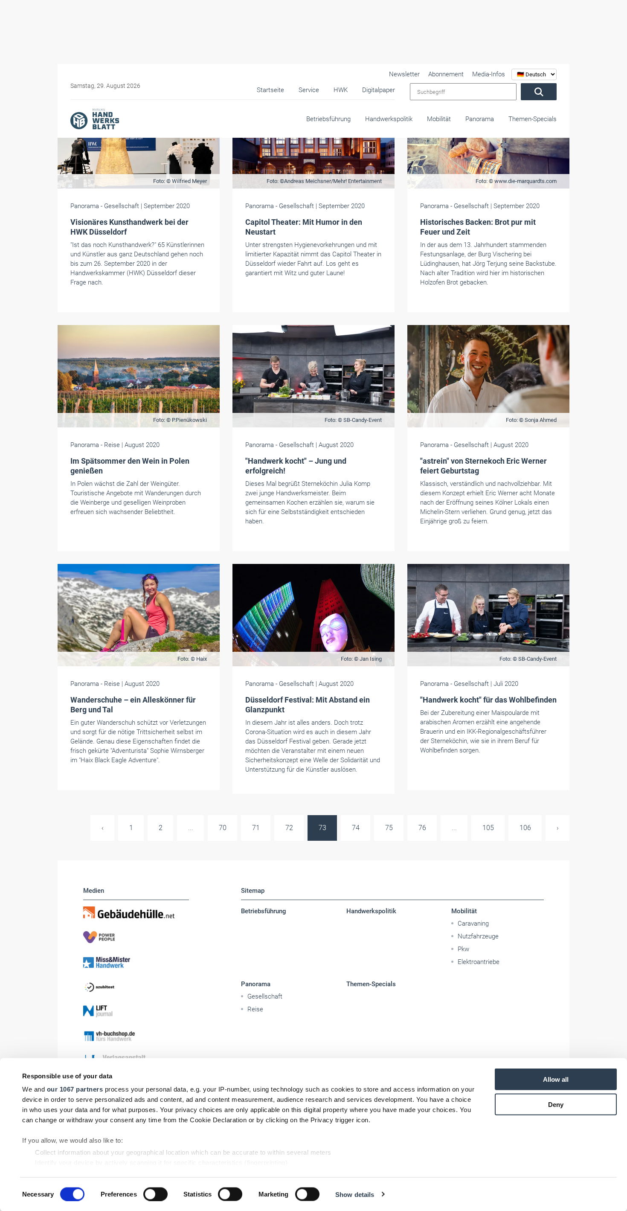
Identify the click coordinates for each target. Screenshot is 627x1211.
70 (222, 828)
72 (289, 828)
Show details (354, 1194)
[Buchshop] (136, 1036)
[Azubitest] (136, 987)
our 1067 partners (75, 1089)
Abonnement (446, 74)
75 (389, 828)
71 (256, 828)
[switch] (155, 1194)
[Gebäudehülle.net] (136, 912)
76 (422, 828)
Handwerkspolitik (388, 119)
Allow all (556, 1079)
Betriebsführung (328, 119)
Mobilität (439, 119)
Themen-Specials (532, 119)
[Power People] (136, 937)
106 (525, 828)
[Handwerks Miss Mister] (136, 962)
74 (356, 828)
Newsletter (404, 74)
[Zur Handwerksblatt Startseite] (94, 118)
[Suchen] (539, 91)
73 (322, 828)
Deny (555, 1104)
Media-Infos (488, 74)
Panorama (479, 119)
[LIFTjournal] (136, 1011)
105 (488, 828)
